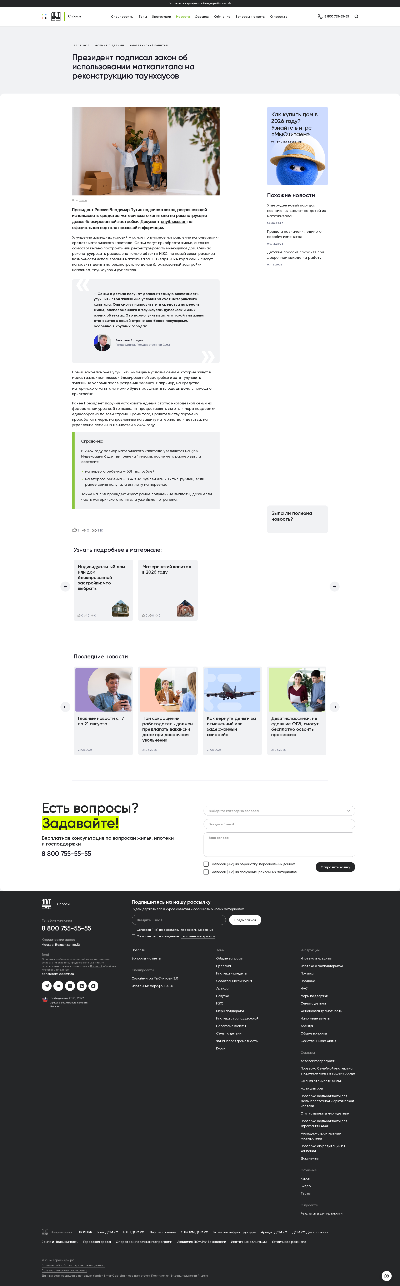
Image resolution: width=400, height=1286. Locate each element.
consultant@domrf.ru (58, 974)
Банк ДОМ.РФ (107, 1232)
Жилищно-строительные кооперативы (321, 1135)
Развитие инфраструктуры (235, 1232)
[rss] (82, 986)
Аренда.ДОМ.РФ (274, 1232)
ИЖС (219, 1003)
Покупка (222, 996)
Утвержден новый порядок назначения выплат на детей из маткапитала (296, 210)
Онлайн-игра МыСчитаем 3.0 (155, 978)
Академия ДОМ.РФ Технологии (201, 1242)
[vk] (58, 986)
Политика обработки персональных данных (73, 1265)
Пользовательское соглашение (64, 1270)
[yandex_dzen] (70, 986)
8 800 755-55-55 (66, 854)
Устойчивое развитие (289, 1242)
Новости (183, 16)
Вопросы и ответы (250, 16)
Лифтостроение (163, 1232)
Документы (310, 1158)
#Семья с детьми (109, 45)
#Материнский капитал (149, 45)
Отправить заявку (335, 867)
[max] (93, 986)
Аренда (222, 988)
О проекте (279, 16)
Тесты (305, 1193)
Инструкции (161, 16)
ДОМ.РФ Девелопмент (310, 1232)
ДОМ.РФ (85, 1232)
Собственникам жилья (234, 981)
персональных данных (277, 864)
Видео (306, 1186)
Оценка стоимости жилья (321, 1081)
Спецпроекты (143, 970)
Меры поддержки (230, 1011)
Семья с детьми (228, 1033)
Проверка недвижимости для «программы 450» (324, 1123)
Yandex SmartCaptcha (109, 1275)
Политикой (96, 966)
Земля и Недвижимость (60, 1242)
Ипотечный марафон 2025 (152, 986)
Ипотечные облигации (249, 1242)
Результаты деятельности (321, 1213)
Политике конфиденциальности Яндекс (179, 1275)
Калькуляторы (312, 1088)
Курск (220, 1048)
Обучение (222, 16)
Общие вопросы (229, 958)
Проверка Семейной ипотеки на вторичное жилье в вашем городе (328, 1070)
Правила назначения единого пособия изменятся (294, 234)
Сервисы (202, 16)
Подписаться (245, 920)
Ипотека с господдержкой (237, 1018)
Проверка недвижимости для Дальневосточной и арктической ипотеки (327, 1101)
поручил (112, 403)
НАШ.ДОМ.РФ (134, 1232)
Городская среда (97, 1242)
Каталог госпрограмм (318, 1061)
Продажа (223, 966)
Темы (220, 950)
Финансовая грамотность (237, 1041)
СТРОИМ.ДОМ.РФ (195, 1232)
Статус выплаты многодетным (325, 1113)
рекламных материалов (278, 872)
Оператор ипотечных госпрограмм (144, 1242)
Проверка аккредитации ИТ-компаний (324, 1148)
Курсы (305, 1178)
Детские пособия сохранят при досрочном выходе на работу (295, 255)
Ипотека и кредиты (231, 973)
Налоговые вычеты (231, 1026)
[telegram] (47, 986)
